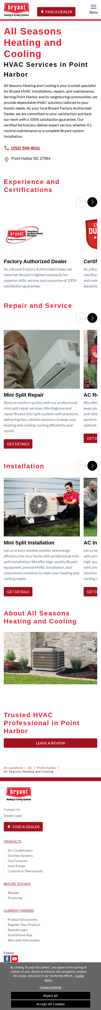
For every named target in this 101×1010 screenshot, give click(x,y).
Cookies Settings (50, 987)
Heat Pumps (17, 866)
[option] (43, 253)
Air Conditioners (20, 850)
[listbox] (50, 253)
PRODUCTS (12, 841)
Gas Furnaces (17, 861)
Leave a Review (50, 743)
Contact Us (12, 809)
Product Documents (22, 919)
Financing (15, 898)
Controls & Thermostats (25, 871)
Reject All (50, 995)
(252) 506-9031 (25, 147)
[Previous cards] (80, 202)
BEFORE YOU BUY (17, 884)
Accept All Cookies (50, 1004)
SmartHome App (20, 935)
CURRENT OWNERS (19, 910)
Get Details (18, 444)
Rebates (13, 893)
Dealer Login (13, 816)
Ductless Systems (20, 855)
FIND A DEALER (58, 11)
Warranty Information (24, 940)
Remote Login (18, 930)
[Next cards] (92, 202)
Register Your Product (24, 925)
